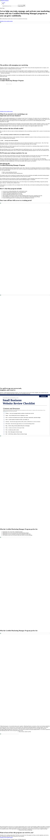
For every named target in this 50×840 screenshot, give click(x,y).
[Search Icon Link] (3, 4)
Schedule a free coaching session (6, 21)
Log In (3, 2)
